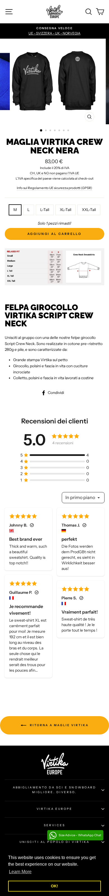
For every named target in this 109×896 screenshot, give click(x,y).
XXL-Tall (89, 209)
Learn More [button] (20, 871)
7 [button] (68, 131)
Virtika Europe (55, 809)
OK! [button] (54, 886)
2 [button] (46, 131)
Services (54, 825)
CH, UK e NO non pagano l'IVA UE (54, 173)
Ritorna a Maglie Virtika (59, 725)
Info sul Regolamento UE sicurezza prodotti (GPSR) (54, 188)
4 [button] (55, 131)
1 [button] (41, 130)
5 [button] (59, 131)
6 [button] (64, 131)
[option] (54, 31)
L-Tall (44, 209)
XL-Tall (65, 209)
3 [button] (50, 131)
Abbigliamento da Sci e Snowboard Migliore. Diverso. (54, 790)
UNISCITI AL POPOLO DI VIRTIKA (54, 842)
